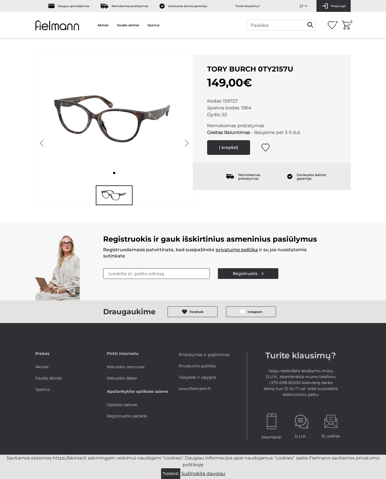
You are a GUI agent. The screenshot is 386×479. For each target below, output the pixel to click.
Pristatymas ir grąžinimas (204, 354)
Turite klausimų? (247, 6)
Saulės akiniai (128, 25)
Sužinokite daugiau (203, 473)
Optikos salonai (122, 404)
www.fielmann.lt (195, 388)
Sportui (153, 25)
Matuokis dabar (122, 378)
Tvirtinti (171, 473)
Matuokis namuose (125, 366)
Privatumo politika (197, 366)
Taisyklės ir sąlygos (197, 377)
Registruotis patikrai (127, 416)
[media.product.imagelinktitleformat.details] (114, 173)
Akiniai (103, 25)
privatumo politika (237, 249)
